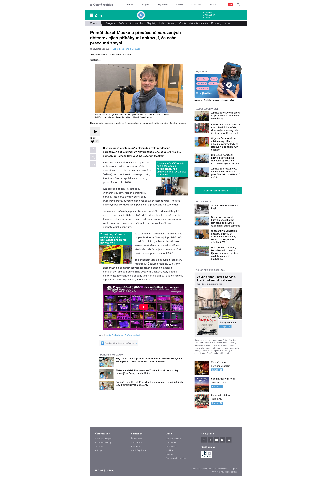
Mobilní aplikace (138, 450)
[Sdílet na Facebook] (93, 150)
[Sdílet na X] (93, 157)
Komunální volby (103, 442)
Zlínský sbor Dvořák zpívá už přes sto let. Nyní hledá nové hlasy (225, 115)
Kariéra (169, 450)
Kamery (206, 18)
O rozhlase (196, 5)
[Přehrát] (95, 131)
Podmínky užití (221, 469)
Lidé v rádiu (171, 446)
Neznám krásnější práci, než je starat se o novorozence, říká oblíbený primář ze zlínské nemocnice (171, 169)
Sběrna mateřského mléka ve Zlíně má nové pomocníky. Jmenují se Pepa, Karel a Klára (147, 372)
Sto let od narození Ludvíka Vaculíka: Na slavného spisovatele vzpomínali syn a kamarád (225, 159)
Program (145, 5)
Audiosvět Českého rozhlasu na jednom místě (214, 100)
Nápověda (171, 442)
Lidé (161, 23)
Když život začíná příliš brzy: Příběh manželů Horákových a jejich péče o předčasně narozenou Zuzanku (149, 360)
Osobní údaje (207, 469)
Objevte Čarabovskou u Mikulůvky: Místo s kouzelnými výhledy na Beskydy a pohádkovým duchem (224, 144)
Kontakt (170, 454)
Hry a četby (202, 79)
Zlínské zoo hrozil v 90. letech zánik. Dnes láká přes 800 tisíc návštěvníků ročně (225, 173)
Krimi (213, 79)
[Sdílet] (97, 141)
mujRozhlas (163, 5)
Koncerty (216, 23)
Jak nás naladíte (198, 23)
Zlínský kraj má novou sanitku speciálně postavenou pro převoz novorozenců (113, 238)
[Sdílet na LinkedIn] (93, 164)
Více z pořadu (203, 202)
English (233, 469)
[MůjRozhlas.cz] (95, 60)
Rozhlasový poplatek (176, 458)
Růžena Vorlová (132, 335)
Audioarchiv (209, 15)
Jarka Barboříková (130, 117)
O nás (182, 23)
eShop (98, 450)
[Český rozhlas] (101, 4)
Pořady (123, 23)
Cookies (195, 469)
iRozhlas (129, 5)
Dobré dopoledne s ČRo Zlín (126, 49)
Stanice (179, 5)
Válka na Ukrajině (103, 438)
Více (228, 23)
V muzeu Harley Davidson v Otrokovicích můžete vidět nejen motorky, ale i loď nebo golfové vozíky (225, 128)
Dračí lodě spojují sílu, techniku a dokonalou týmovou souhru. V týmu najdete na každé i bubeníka (224, 253)
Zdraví (93, 23)
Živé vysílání (202, 88)
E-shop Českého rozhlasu (210, 270)
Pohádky (201, 84)
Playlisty (151, 23)
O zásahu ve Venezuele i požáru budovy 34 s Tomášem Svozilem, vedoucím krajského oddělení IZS (224, 237)
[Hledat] (238, 4)
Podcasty (135, 446)
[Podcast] (92, 141)
